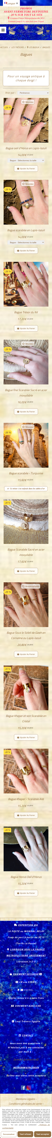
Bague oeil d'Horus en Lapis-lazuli (25, 148)
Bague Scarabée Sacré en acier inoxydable (26, 552)
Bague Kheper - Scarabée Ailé (26, 799)
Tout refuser (25, 1134)
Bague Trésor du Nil (26, 312)
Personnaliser (9, 1134)
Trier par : (10, 92)
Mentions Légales (25, 1099)
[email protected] (26, 1059)
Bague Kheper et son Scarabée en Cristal (26, 718)
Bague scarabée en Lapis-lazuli (26, 230)
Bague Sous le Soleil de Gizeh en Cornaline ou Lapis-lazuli (26, 635)
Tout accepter (42, 1134)
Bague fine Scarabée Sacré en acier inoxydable (26, 392)
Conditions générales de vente (25, 1103)
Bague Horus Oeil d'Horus (26, 876)
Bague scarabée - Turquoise (26, 473)
